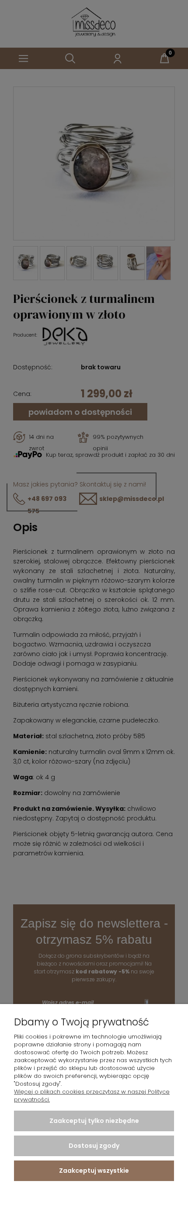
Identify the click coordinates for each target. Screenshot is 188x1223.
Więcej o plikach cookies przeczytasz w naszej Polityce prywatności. (92, 1095)
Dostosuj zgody (94, 1145)
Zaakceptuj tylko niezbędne (94, 1120)
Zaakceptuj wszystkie (94, 1170)
